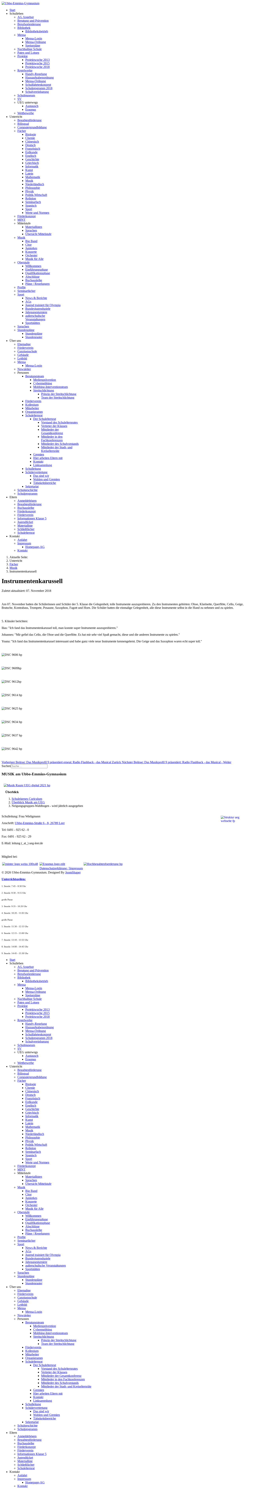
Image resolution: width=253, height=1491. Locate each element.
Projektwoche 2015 (37, 63)
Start (12, 10)
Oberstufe (23, 262)
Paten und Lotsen (28, 52)
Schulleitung (33, 468)
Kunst (29, 170)
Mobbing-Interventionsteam (50, 387)
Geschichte (32, 159)
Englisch (30, 155)
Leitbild (22, 358)
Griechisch (32, 163)
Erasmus (30, 109)
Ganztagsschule (27, 351)
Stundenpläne (25, 330)
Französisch (32, 148)
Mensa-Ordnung (35, 42)
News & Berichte (36, 298)
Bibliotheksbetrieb (36, 31)
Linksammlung (42, 465)
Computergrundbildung (32, 127)
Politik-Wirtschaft (36, 195)
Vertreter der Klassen (54, 426)
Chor (28, 244)
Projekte (22, 56)
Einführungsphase (36, 269)
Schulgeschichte (27, 490)
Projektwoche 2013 (37, 59)
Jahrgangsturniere (36, 312)
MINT (21, 219)
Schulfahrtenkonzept (38, 84)
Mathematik (32, 177)
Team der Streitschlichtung (57, 397)
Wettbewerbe (25, 113)
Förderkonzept (26, 216)
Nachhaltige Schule (29, 49)
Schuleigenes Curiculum (27, 798)
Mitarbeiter (32, 408)
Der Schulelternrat (44, 419)
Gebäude (23, 355)
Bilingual (23, 123)
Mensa (21, 35)
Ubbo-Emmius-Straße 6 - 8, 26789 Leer (40, 823)
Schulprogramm (27, 493)
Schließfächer (25, 529)
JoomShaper (73, 872)
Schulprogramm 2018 (38, 88)
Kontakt (38, 461)
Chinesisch (32, 141)
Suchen (6, 766)
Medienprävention (44, 379)
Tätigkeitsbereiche (44, 483)
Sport (28, 209)
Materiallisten (33, 227)
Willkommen (33, 266)
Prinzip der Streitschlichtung (58, 394)
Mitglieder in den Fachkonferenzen (52, 438)
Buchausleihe (33, 280)
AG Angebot (25, 17)
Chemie (30, 138)
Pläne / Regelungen (37, 283)
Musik (29, 180)
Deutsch (30, 145)
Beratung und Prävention (33, 20)
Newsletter (24, 369)
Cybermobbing (42, 383)
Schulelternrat (33, 415)
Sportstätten (32, 323)
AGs (28, 301)
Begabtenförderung (29, 120)
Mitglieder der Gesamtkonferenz (52, 431)
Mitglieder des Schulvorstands (60, 443)
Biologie (30, 134)
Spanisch (31, 205)
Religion (30, 198)
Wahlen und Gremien (46, 479)
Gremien (38, 454)
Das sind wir (41, 475)
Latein (29, 173)
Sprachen (31, 230)
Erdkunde (31, 152)
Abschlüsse (32, 276)
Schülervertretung (36, 472)
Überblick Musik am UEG (28, 802)
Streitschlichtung (43, 390)
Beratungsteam (34, 376)
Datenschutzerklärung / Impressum (61, 868)
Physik (29, 191)
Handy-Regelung (36, 74)
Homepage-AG (35, 547)
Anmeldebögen (27, 500)
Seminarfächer (26, 291)
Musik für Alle (34, 259)
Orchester (31, 255)
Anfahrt (22, 539)
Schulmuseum (26, 95)
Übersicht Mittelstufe (38, 234)
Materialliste (25, 525)
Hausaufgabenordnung (39, 77)
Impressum (24, 543)
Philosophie (32, 187)
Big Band (31, 241)
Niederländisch (34, 184)
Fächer (21, 131)
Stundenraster (33, 337)
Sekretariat (32, 486)
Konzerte (31, 251)
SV (19, 99)
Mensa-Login (33, 38)
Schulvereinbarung (37, 91)
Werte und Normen (37, 212)
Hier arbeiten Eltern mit (47, 458)
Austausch (31, 106)
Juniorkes (31, 248)
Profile (21, 287)
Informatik (31, 166)
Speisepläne (32, 45)
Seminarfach (33, 202)
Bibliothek (23, 27)
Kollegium (32, 404)
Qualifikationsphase (37, 273)
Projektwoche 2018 (37, 67)
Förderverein (25, 347)
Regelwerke (24, 70)
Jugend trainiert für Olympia (42, 305)
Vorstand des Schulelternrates (59, 422)
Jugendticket (25, 522)
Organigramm (34, 411)
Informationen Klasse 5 (31, 518)
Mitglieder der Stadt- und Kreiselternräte (56, 449)
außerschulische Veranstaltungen (35, 317)
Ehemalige (24, 344)
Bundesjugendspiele (37, 308)
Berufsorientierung (29, 24)
